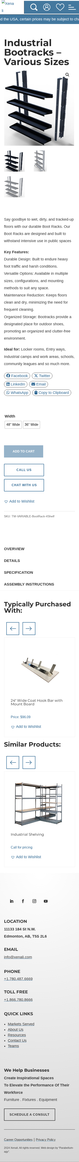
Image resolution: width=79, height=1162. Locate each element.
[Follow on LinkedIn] (11, 901)
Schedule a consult (29, 1114)
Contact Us (17, 1040)
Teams (13, 1046)
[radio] (13, 424)
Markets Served (21, 1024)
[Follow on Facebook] (23, 901)
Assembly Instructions (29, 584)
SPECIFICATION (18, 572)
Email (41, 384)
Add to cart (24, 451)
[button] (67, 75)
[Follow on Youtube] (46, 901)
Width (10, 416)
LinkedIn (18, 384)
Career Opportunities (18, 1139)
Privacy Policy (46, 1139)
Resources (17, 1035)
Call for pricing (21, 847)
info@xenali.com (18, 957)
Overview (14, 549)
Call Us (24, 470)
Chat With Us (24, 485)
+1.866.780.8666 (18, 1000)
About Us (15, 1029)
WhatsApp (19, 393)
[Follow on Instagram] (34, 901)
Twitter (44, 376)
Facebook (19, 376)
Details (12, 561)
